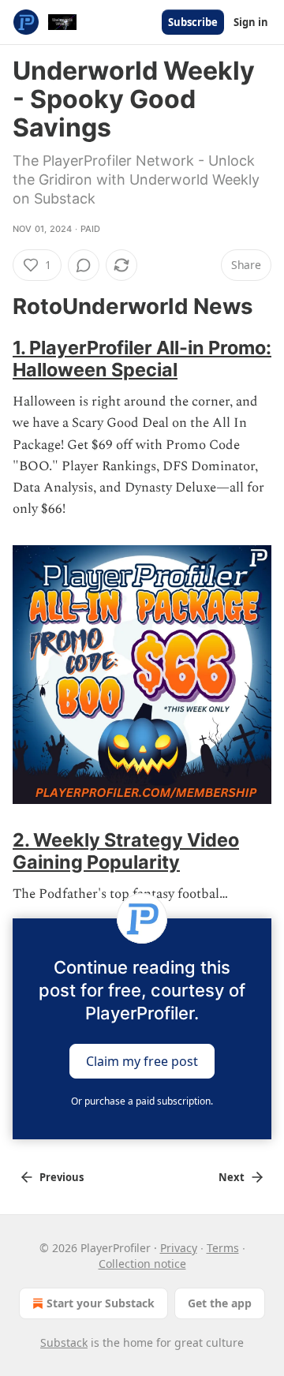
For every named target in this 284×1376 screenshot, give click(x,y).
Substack (64, 1342)
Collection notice (142, 1263)
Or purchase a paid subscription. (142, 1101)
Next (232, 1177)
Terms (223, 1247)
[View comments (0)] (83, 265)
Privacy (178, 1247)
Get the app (220, 1303)
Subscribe (193, 22)
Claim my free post (142, 1060)
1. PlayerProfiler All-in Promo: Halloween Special (142, 358)
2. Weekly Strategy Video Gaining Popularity (126, 850)
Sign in (251, 22)
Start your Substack (101, 1303)
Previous (61, 1177)
